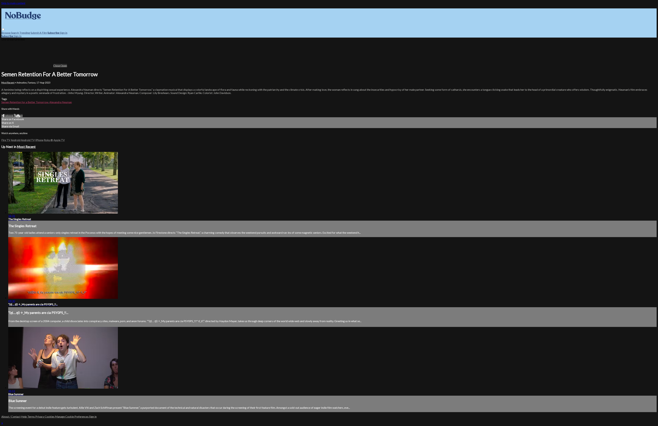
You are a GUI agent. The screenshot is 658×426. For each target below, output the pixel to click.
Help (24, 416)
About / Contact (11, 416)
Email (19, 115)
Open (63, 65)
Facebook (7, 115)
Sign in (63, 32)
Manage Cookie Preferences (72, 416)
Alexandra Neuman (60, 102)
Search (15, 32)
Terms (31, 416)
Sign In (17, 36)
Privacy (40, 416)
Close (56, 65)
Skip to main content (13, 3)
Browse (6, 32)
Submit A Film (39, 32)
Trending (24, 32)
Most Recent (8, 82)
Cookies (50, 416)
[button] (3, 29)
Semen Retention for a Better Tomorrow (24, 102)
